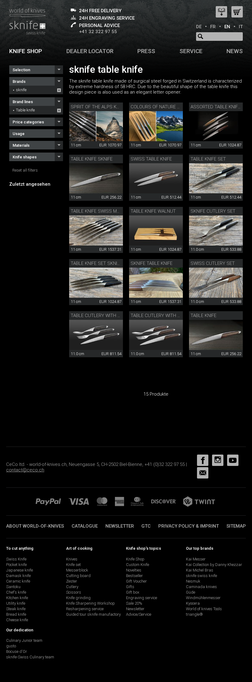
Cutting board (78, 575)
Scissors (73, 592)
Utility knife (15, 603)
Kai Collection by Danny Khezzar (214, 564)
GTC (146, 526)
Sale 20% (134, 603)
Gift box (132, 592)
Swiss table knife (151, 159)
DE (199, 26)
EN (227, 26)
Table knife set (208, 159)
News (234, 51)
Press (146, 51)
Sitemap (236, 526)
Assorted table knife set (220, 107)
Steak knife (16, 608)
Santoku (13, 586)
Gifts (130, 586)
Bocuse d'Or (16, 651)
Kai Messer (196, 559)
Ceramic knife (18, 581)
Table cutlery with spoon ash (107, 315)
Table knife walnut (153, 211)
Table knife (25, 110)
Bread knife (16, 614)
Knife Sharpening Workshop (90, 603)
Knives (71, 559)
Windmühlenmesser (203, 597)
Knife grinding (78, 597)
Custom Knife (137, 564)
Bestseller (134, 575)
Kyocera (193, 603)
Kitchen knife (17, 597)
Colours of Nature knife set (164, 107)
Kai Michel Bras (199, 570)
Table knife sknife (91, 159)
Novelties (133, 570)
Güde (190, 592)
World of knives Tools (204, 608)
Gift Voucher (136, 581)
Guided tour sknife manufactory (93, 614)
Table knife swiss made (98, 211)
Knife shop (25, 51)
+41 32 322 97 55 (98, 31)
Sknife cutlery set (213, 211)
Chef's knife (16, 592)
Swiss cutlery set (213, 263)
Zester (71, 581)
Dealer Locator (89, 51)
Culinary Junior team (24, 640)
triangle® (194, 614)
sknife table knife (151, 263)
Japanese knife (19, 570)
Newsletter (119, 526)
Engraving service (141, 597)
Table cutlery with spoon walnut (171, 315)
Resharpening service (85, 608)
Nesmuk (193, 581)
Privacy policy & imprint (188, 526)
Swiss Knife (16, 559)
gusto (11, 646)
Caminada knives (201, 586)
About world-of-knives (35, 526)
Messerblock (77, 570)
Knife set (73, 564)
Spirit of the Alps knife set (103, 107)
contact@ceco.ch (25, 470)
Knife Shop (135, 559)
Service (191, 51)
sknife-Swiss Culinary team (30, 657)
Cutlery (72, 586)
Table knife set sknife (96, 263)
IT (241, 26)
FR (213, 26)
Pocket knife (16, 564)
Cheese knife (17, 620)
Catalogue (85, 526)
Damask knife (18, 575)
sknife (21, 89)
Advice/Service (138, 614)
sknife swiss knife (201, 575)
